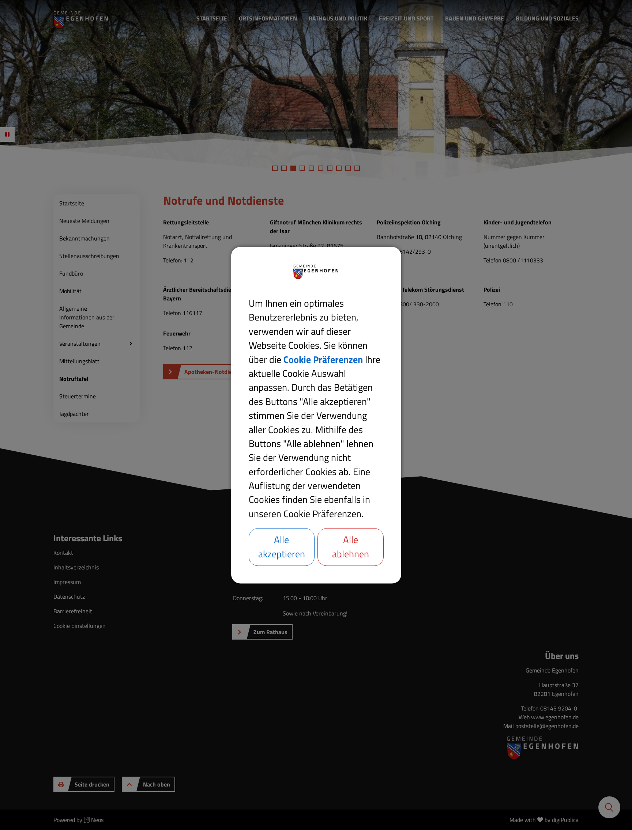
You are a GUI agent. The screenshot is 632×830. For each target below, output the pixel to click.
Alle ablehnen (350, 547)
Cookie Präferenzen (323, 359)
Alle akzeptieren (281, 547)
